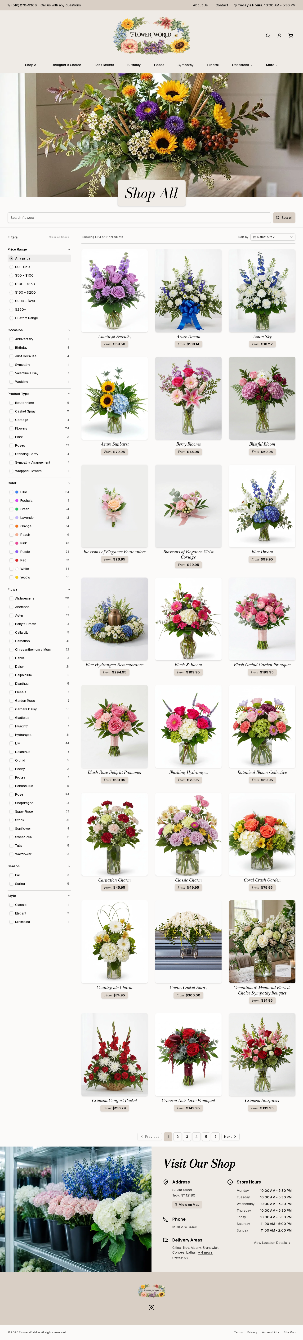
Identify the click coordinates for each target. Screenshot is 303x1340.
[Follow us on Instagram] (151, 1307)
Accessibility (270, 1332)
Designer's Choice (66, 65)
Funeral (213, 65)
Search (287, 217)
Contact (221, 5)
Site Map (289, 1332)
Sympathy (186, 65)
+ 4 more (205, 1252)
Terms (238, 1332)
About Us (200, 5)
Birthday (134, 65)
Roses (159, 65)
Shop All (31, 65)
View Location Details (270, 1243)
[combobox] (272, 237)
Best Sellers (104, 65)
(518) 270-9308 (24, 5)
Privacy (252, 1332)
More (270, 65)
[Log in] (279, 35)
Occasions (240, 65)
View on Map (189, 1204)
